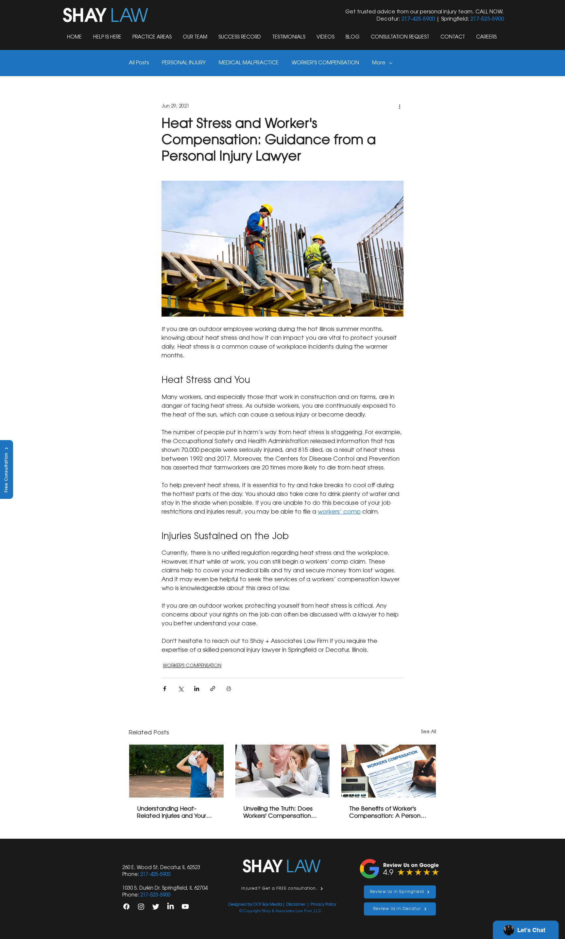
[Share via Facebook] (165, 688)
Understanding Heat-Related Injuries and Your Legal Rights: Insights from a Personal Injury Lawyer (176, 813)
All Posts (139, 63)
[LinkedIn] (170, 906)
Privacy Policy (323, 905)
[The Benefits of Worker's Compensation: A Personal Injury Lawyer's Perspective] (388, 771)
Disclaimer (296, 905)
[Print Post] (229, 688)
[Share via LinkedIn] (197, 688)
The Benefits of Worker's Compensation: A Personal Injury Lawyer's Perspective (387, 813)
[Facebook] (126, 906)
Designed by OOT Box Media (255, 905)
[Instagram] (141, 906)
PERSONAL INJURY (184, 63)
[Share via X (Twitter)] (181, 688)
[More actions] (399, 106)
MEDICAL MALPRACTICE (249, 63)
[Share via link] (213, 688)
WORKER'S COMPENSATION (325, 63)
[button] (153, 37)
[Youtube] (185, 906)
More (378, 63)
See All (428, 732)
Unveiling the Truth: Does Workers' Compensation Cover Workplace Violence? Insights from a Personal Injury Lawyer (278, 813)
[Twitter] (156, 906)
